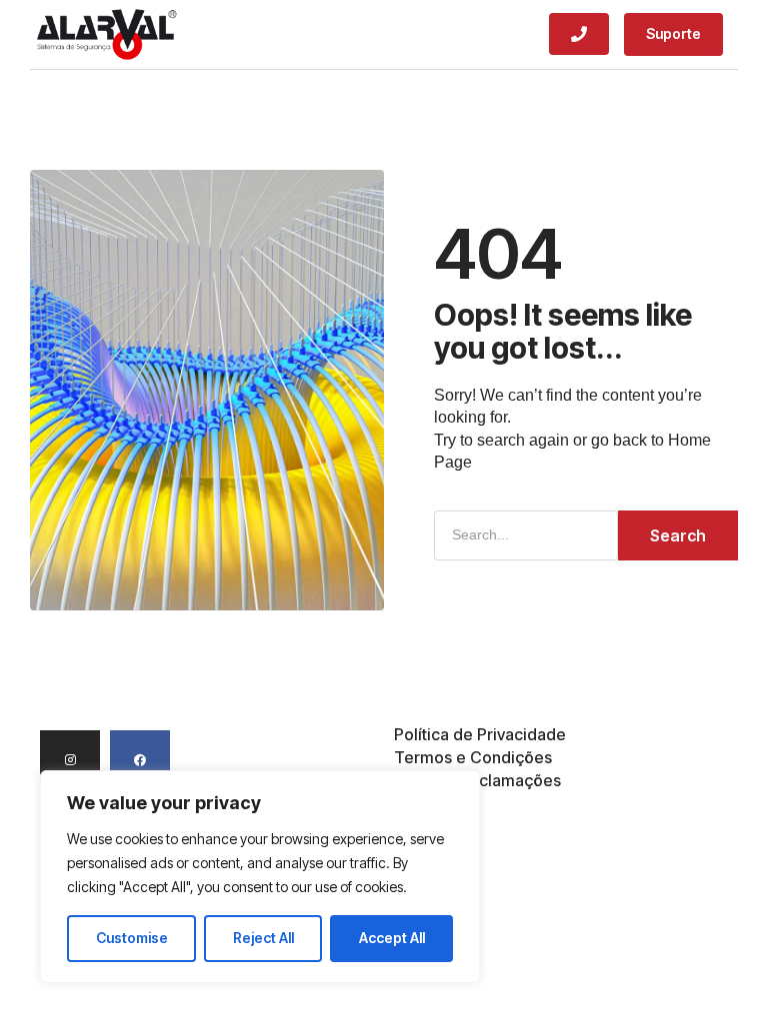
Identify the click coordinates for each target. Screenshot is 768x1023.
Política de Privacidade (480, 734)
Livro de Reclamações (477, 780)
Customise (132, 937)
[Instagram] (70, 760)
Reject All (263, 937)
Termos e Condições (473, 757)
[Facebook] (140, 760)
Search (678, 535)
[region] (260, 876)
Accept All (392, 937)
